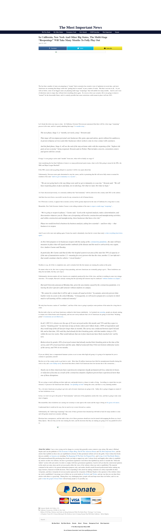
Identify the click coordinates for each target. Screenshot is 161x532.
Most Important (107, 32)
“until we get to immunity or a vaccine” (63, 177)
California (43, 510)
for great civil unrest (113, 402)
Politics (54, 508)
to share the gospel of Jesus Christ (52, 479)
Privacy (85, 523)
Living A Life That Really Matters (108, 456)
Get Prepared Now (89, 456)
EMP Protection (94, 32)
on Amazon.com (54, 456)
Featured (42, 508)
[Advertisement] (80, 13)
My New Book (46, 32)
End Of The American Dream (87, 451)
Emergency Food (71, 32)
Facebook (87, 474)
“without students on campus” (111, 278)
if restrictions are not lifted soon (53, 317)
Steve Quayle (83, 32)
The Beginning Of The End (74, 456)
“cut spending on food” (77, 384)
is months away (79, 126)
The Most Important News (80, 27)
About (80, 523)
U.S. (58, 508)
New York (62, 510)
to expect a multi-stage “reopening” (101, 206)
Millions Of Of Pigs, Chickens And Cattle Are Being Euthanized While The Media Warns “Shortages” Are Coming (70, 512)
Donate (117, 32)
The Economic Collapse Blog (68, 451)
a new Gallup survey (55, 363)
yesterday (102, 312)
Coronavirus (49, 510)
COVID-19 (56, 510)
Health (47, 508)
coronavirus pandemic (98, 241)
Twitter (95, 474)
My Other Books (58, 32)
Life (51, 508)
